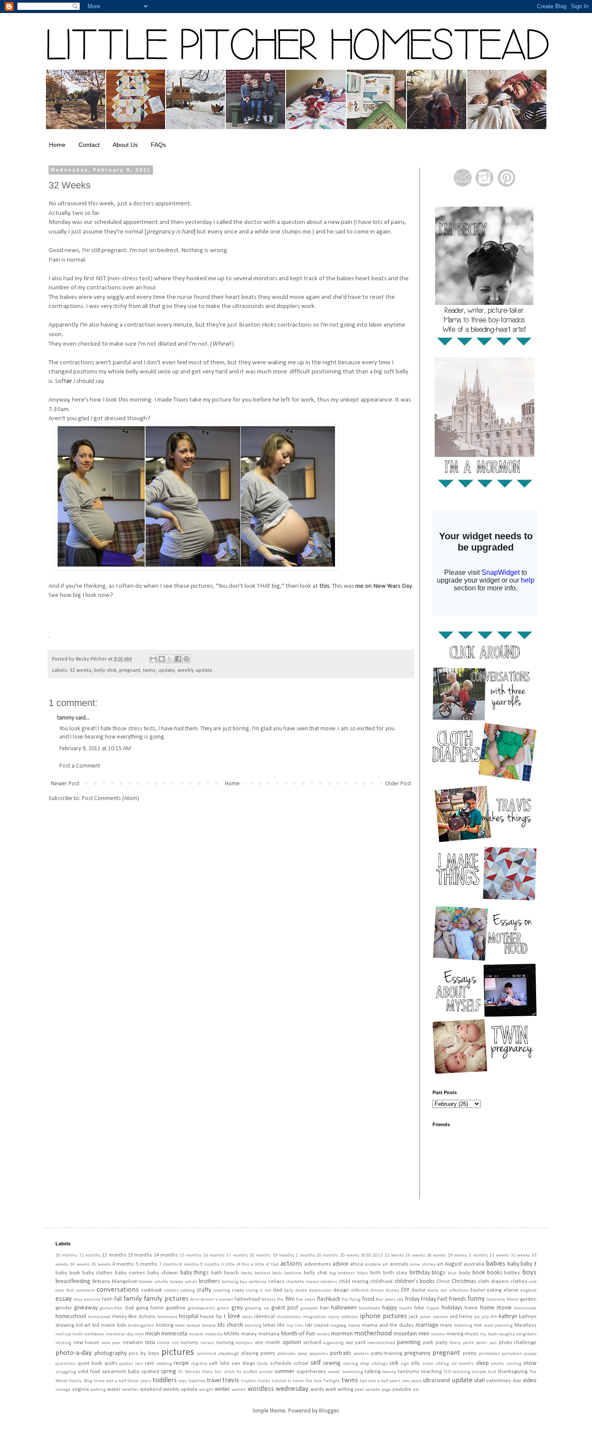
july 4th (489, 1317)
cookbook (151, 1290)
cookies (171, 1290)
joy (477, 1317)
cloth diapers (493, 1281)
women (238, 1389)
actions (291, 1263)
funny (476, 1298)
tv (290, 1381)
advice (340, 1264)
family (133, 1298)
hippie (432, 1308)
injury (333, 1317)
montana (269, 1334)
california (258, 1282)
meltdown (94, 1334)
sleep (482, 1363)
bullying (230, 1282)
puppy (530, 1353)
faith (107, 1299)
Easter (477, 1290)
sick (393, 1363)
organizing (333, 1343)
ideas (247, 1317)
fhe (280, 1299)
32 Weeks (70, 185)
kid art (83, 1325)
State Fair (212, 1372)
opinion (292, 1342)
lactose (193, 1325)
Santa (262, 1363)
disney (392, 1290)
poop (302, 1353)
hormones (167, 1317)
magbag (338, 1325)
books (494, 1273)
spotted (150, 1371)
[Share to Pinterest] (186, 658)
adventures (317, 1264)
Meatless (525, 1325)
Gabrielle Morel (503, 1299)
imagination (314, 1317)
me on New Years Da (382, 586)
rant (149, 1363)
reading (164, 1363)
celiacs (276, 1281)
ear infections (454, 1290)
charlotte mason (302, 1282)
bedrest (262, 1273)
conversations (118, 1289)
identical (264, 1316)
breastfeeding (73, 1281)
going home (150, 1308)
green (223, 1308)
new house (86, 1342)
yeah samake (368, 1389)
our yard (356, 1342)
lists (299, 1325)
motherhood (373, 1333)
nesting (63, 1343)
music (472, 1334)
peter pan (486, 1343)
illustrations (288, 1317)
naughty (506, 1334)
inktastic (349, 1317)
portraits (340, 1353)
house (207, 1316)
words (317, 1389)
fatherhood (247, 1299)
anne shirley (422, 1264)
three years (139, 1381)
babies (495, 1263)
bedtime (293, 1273)
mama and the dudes (388, 1325)
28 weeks (436, 1255)
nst (175, 1343)
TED (447, 1372)
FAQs (158, 144)
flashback (328, 1299)
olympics (244, 1343)
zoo (416, 1389)
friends (457, 1299)
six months (462, 1363)
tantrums (409, 1371)
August (453, 1264)
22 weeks (394, 1255)
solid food (89, 1371)
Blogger (329, 1411)
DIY (405, 1290)
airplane (373, 1264)
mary (446, 1325)
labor (180, 1325)
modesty (213, 1334)
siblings (379, 1363)
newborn (133, 1342)
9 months (209, 1264)
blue (452, 1273)
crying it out (258, 1290)
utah (479, 1380)
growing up (257, 1308)
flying (355, 1299)
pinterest (206, 1353)
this (324, 586)
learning (252, 1325)
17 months (236, 1255)
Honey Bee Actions (134, 1316)
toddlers (165, 1380)
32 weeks (80, 670)
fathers (268, 1299)
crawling (221, 1290)
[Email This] (153, 658)
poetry (267, 1353)
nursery (189, 1342)
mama (354, 1325)
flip (345, 1299)
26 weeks (415, 1255)
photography (110, 1353)
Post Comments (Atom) (110, 798)
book (478, 1273)
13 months (140, 1255)
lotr (308, 1325)
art (440, 1264)
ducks (433, 1290)
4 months (123, 1264)
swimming (352, 1372)
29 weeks (457, 1255)
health (405, 1308)
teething (461, 1372)
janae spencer (434, 1317)
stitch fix (232, 1372)
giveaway (86, 1308)
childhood (381, 1281)
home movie (496, 1308)
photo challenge (518, 1342)
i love (232, 1316)
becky (246, 1273)
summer (284, 1371)
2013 (377, 1255)
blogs (439, 1273)
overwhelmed (381, 1343)
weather (130, 1389)
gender (63, 1308)
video (530, 1380)
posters (361, 1353)
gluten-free (111, 1308)
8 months (188, 1264)
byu (243, 1282)
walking (98, 1389)
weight (206, 1389)
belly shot (105, 670)
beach (231, 1273)
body (464, 1273)
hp (219, 1316)
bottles (512, 1273)
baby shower (162, 1273)
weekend (151, 1389)
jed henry (461, 1316)
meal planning (498, 1325)
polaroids (286, 1353)
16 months (213, 1255)
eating (494, 1290)
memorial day (119, 1334)
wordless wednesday (278, 1389)
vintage (63, 1389)
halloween (344, 1308)
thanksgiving (512, 1371)
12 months (114, 1255)
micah (152, 1334)
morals (323, 1334)
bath (216, 1273)
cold (533, 1282)
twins (149, 670)
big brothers (342, 1273)
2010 (366, 1255)
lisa (289, 1325)
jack (413, 1316)
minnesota (174, 1334)
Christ (443, 1281)
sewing (332, 1363)
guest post (284, 1308)
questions (65, 1363)
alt (385, 1264)
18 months (260, 1255)
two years (412, 1381)
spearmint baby (121, 1371)
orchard (312, 1342)
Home (57, 144)
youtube (401, 1389)
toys (183, 1381)
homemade (525, 1308)
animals (399, 1264)
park (428, 1342)
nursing (225, 1342)
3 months (478, 1255)
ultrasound (436, 1380)
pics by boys (144, 1353)
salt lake (219, 1363)
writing (345, 1389)
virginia (80, 1389)
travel (214, 1380)
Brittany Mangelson (115, 1281)
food (368, 1299)
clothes (519, 1281)
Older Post (398, 784)
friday (412, 1299)
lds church (230, 1325)
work (330, 1389)
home (471, 1308)
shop (364, 1363)
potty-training (386, 1353)
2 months (305, 1255)
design (341, 1290)
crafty (204, 1290)
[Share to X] (170, 658)
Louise (321, 1325)
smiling (513, 1363)
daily (288, 1290)
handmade (369, 1308)
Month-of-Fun (298, 1334)
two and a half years (380, 1381)
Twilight (331, 1381)
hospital (188, 1316)
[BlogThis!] (161, 658)
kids (122, 1325)
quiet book (90, 1363)
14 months (166, 1255)
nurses (207, 1343)
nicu (150, 1342)
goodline (175, 1308)
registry (199, 1363)
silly (415, 1363)
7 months (168, 1264)
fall (118, 1299)
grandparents (201, 1308)
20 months (327, 1255)
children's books (414, 1281)
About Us (125, 144)
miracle (196, 1334)
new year (111, 1343)
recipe (181, 1363)
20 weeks (349, 1255)
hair (324, 1308)
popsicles (318, 1353)
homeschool (70, 1316)
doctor (418, 1290)
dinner (377, 1290)
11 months (90, 1255)
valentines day (503, 1380)
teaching (431, 1371)
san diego (243, 1363)
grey (237, 1308)
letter (269, 1325)
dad (277, 1290)
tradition (197, 1381)
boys (529, 1272)
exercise (92, 1299)
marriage (427, 1325)
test (492, 1372)
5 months (146, 1264)
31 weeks (499, 1255)
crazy (238, 1290)
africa (356, 1264)
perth (468, 1343)
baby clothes (97, 1273)
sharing (350, 1363)
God (129, 1308)
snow (530, 1363)
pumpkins (512, 1353)
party (442, 1342)
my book (488, 1334)
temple (479, 1372)
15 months (190, 1255)
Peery (455, 1343)
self (315, 1363)
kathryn (508, 1316)
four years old (389, 1299)
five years (306, 1299)
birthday (420, 1273)
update (166, 670)
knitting (164, 1325)
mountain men (411, 1334)
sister (428, 1363)
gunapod (309, 1308)
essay (63, 1298)
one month (268, 1342)
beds (277, 1273)
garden (528, 1299)
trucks (264, 1381)
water (113, 1389)
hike (419, 1308)
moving (454, 1334)
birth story (395, 1273)
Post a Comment (79, 766)
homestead (99, 1317)
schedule (281, 1363)
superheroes (311, 1371)
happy (389, 1308)
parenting (409, 1342)
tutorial (279, 1381)
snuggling (65, 1372)
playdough (228, 1353)
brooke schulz (183, 1282)
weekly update (195, 670)
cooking (187, 1290)
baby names (130, 1273)
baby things (194, 1273)
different (360, 1290)
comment (85, 1290)
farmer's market (217, 1299)
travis (230, 1380)
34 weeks (79, 1264)
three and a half (110, 1381)
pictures (177, 1352)
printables (489, 1353)
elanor (511, 1290)
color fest (64, 1290)
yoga (386, 1389)
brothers (209, 1281)
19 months (283, 1255)
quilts (110, 1363)
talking (373, 1371)
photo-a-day (73, 1353)
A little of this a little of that (250, 1264)
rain (139, 1363)
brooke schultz (153, 1282)
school (300, 1363)
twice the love (307, 1381)
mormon (342, 1334)
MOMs (232, 1334)
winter (222, 1389)
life (281, 1325)
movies (438, 1334)
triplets (249, 1381)
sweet (334, 1372)
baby (513, 1264)
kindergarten (141, 1325)
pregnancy (417, 1353)
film (290, 1299)
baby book (67, 1273)
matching (463, 1325)
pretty (470, 1353)
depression (320, 1290)
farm (194, 1299)
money (249, 1334)
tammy (65, 718)
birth (375, 1273)
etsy (78, 1299)
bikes (362, 1273)
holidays (452, 1308)
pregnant (129, 670)
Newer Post (65, 784)
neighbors (526, 1334)
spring (168, 1371)
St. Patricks (189, 1372)
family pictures (166, 1298)
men (139, 1334)
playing (249, 1353)
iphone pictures (383, 1316)
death (301, 1290)
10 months (66, 1255)
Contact (89, 144)
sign (404, 1363)
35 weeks (101, 1264)
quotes (126, 1363)
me (478, 1325)
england (528, 1290)
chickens (328, 1282)
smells (497, 1363)
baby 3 (528, 1264)
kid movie (103, 1325)
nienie (163, 1343)
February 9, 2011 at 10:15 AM (95, 748)
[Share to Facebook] (178, 658)
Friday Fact (434, 1299)
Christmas (464, 1281)
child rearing (353, 1281)
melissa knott (69, 1334)
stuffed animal (258, 1372)
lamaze (209, 1325)
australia (474, 1264)
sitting (442, 1363)
